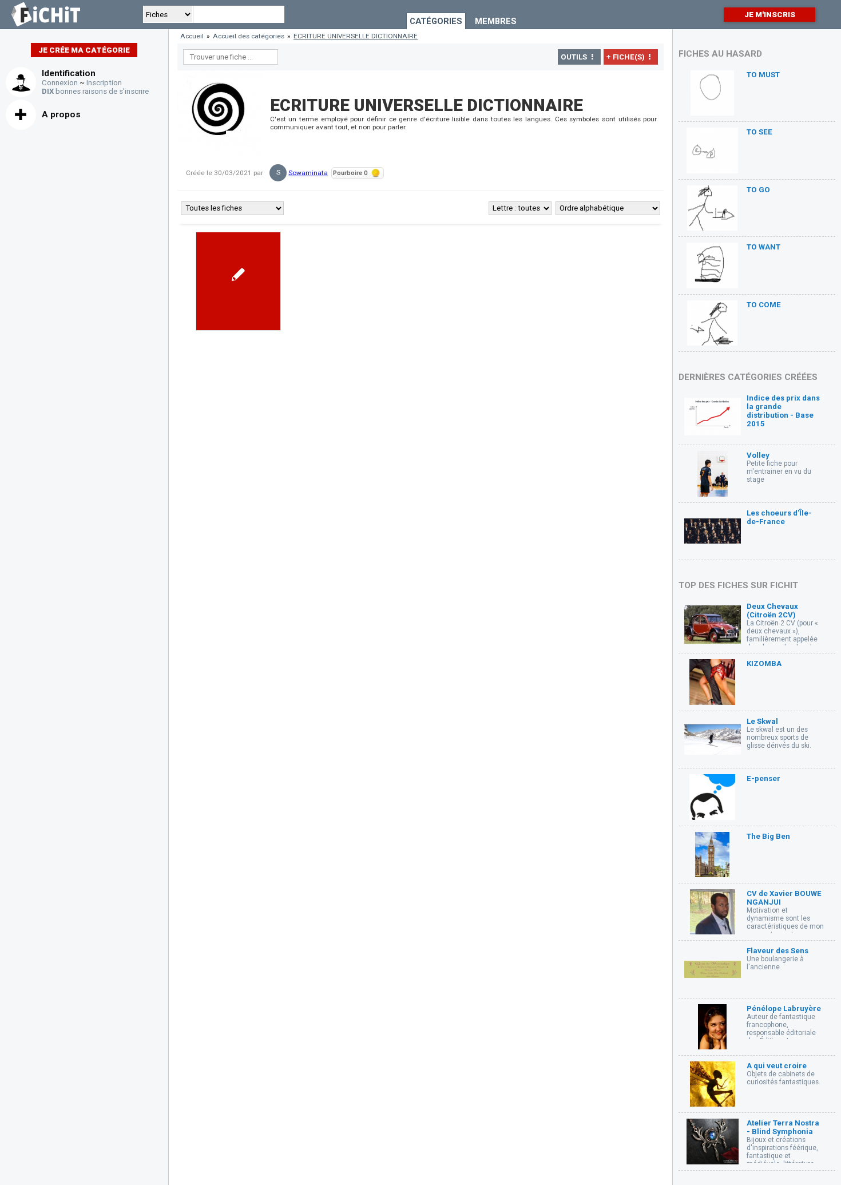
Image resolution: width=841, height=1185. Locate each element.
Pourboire (350, 173)
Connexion (60, 82)
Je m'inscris (769, 14)
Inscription (104, 82)
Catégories (436, 21)
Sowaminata (308, 173)
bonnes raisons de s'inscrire (95, 91)
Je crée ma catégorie (84, 50)
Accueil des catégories (248, 36)
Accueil (192, 36)
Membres (496, 21)
